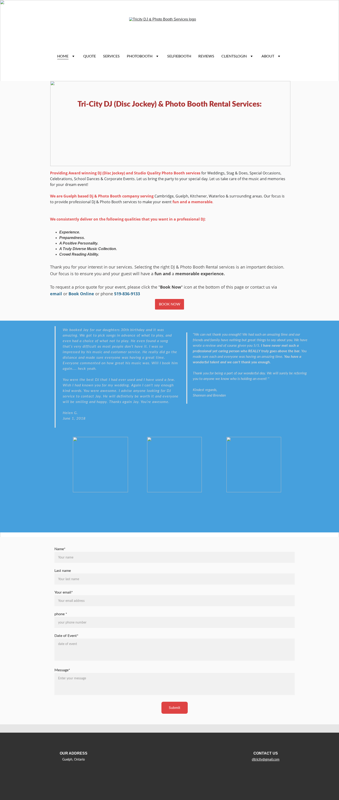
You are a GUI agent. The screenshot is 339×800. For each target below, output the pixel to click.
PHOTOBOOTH (139, 56)
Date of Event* (66, 636)
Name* (59, 549)
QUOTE (89, 56)
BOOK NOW (169, 304)
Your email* (63, 592)
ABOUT (268, 56)
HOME (62, 56)
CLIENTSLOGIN (234, 56)
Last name (62, 571)
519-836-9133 (127, 293)
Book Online (81, 293)
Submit (174, 708)
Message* (62, 670)
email (56, 293)
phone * (60, 614)
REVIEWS (206, 56)
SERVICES (111, 56)
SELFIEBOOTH (179, 56)
